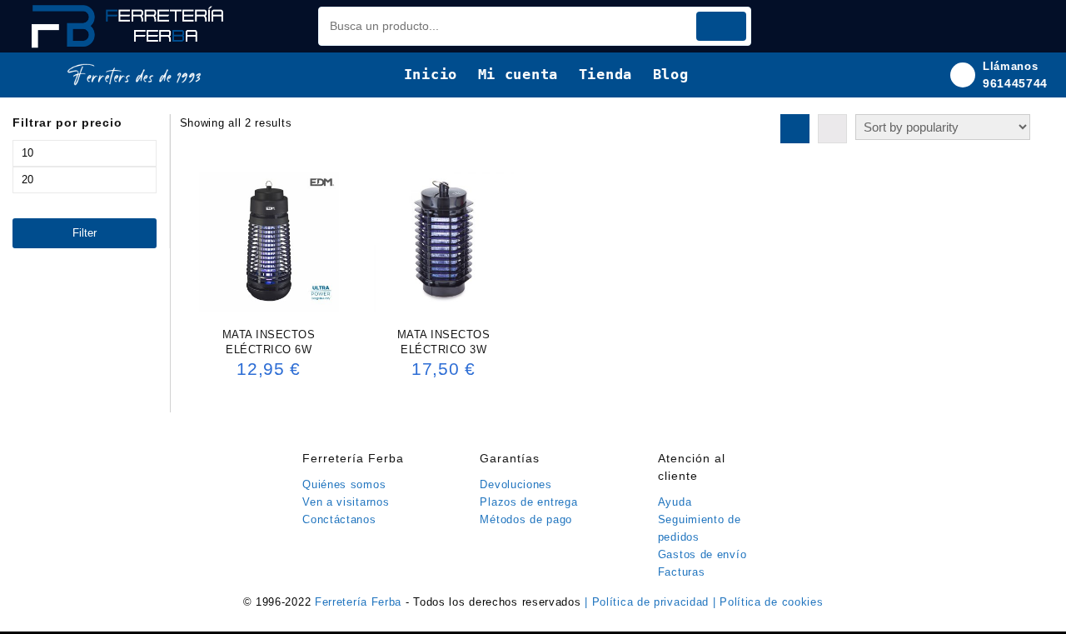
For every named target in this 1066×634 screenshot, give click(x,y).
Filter (84, 233)
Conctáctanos (339, 519)
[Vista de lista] (832, 128)
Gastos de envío (702, 554)
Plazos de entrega (528, 502)
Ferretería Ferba (360, 602)
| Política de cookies (768, 602)
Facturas (681, 572)
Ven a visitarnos (345, 502)
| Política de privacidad (649, 602)
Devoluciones (515, 484)
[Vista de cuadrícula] (794, 128)
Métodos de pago (526, 519)
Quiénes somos (344, 484)
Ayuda (675, 502)
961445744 (1015, 83)
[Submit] (721, 26)
